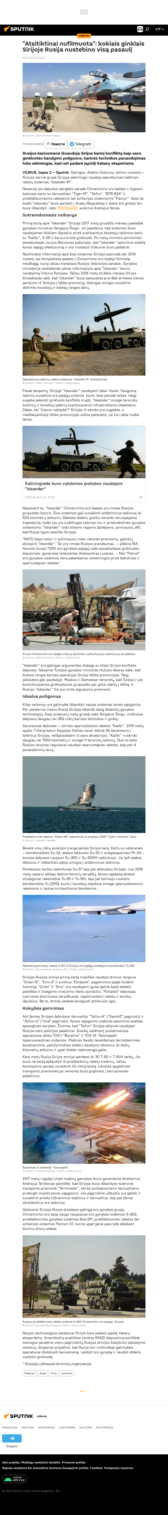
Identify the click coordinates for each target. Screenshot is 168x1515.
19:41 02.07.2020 (34, 58)
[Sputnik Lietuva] (20, 32)
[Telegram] (80, 144)
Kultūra (85, 1427)
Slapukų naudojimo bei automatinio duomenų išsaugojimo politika (45, 1468)
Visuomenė (67, 1427)
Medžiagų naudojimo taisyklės (40, 1462)
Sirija (54, 1373)
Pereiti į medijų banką (67, 382)
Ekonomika (46, 1427)
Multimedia (104, 1427)
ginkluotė (66, 1373)
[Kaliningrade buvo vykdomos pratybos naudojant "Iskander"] (84, 452)
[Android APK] (14, 1479)
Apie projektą (10, 1462)
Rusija (43, 1373)
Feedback (96, 1468)
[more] (141, 497)
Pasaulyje (29, 1373)
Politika (28, 1427)
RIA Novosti (67, 208)
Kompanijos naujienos (118, 1468)
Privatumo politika (73, 1462)
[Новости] (56, 144)
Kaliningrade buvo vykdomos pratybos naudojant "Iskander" (74, 486)
